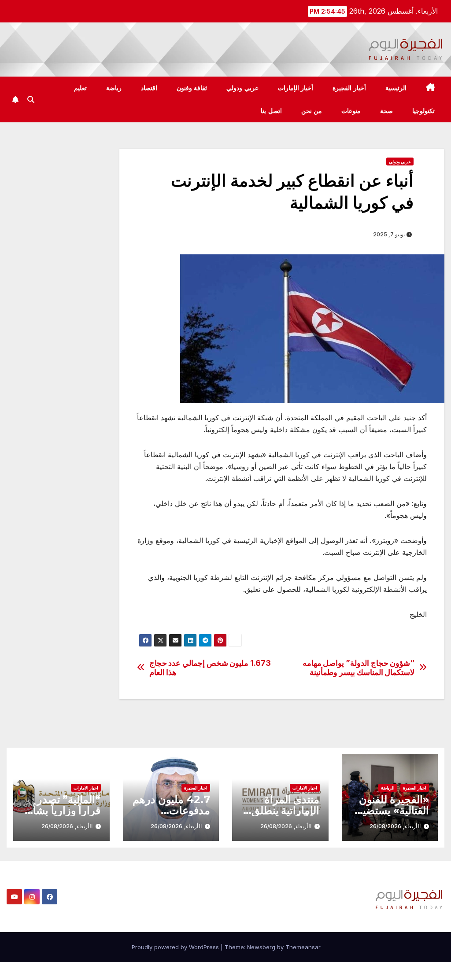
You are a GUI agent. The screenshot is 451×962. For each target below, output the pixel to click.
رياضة (114, 88)
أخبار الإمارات (296, 88)
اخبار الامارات (304, 787)
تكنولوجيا (423, 111)
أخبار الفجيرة (349, 88)
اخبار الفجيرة (414, 787)
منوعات (351, 111)
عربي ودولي (242, 88)
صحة (386, 111)
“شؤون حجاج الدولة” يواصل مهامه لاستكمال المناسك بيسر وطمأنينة (359, 667)
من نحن (311, 111)
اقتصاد (149, 88)
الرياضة (388, 787)
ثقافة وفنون (192, 88)
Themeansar (303, 947)
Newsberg (261, 947)
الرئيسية (396, 88)
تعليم (80, 88)
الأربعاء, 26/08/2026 (395, 826)
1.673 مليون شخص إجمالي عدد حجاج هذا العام (210, 667)
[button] (30, 99)
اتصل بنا (271, 111)
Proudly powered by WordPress (176, 947)
